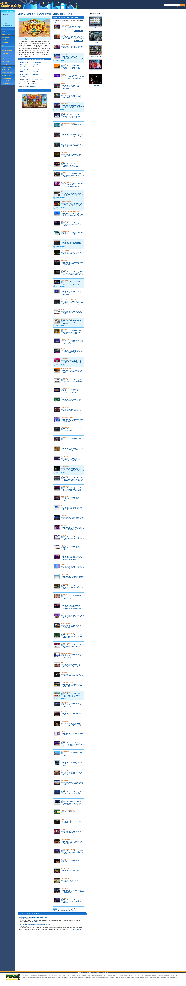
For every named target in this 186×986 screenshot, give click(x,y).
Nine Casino (65, 388)
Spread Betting (5, 61)
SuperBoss (64, 584)
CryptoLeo (64, 888)
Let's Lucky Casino (67, 417)
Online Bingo (5, 42)
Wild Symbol (24, 69)
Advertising (88, 972)
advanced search (180, 6)
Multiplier (36, 67)
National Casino (66, 133)
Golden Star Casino (67, 682)
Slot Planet (64, 457)
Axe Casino (64, 604)
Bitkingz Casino (66, 202)
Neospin (63, 172)
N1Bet (63, 162)
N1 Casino (64, 260)
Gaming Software (6, 78)
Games (3, 45)
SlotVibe (63, 830)
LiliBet (63, 800)
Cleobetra (64, 594)
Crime (26, 79)
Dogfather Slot (95, 71)
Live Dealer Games (6, 34)
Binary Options (5, 64)
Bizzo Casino (65, 408)
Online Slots (5, 31)
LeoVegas (64, 64)
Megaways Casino (66, 319)
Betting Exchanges (6, 58)
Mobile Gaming (24, 74)
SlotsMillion (64, 780)
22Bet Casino (65, 231)
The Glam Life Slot (95, 56)
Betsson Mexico (66, 368)
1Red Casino (65, 221)
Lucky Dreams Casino (68, 123)
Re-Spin (35, 71)
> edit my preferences (7, 25)
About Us (80, 972)
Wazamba (64, 329)
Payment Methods (6, 75)
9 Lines (22, 76)
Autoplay (35, 64)
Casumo (63, 74)
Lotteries (4, 48)
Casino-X (64, 378)
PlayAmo (64, 152)
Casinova (64, 673)
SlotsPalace (64, 359)
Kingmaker (64, 555)
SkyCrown (64, 516)
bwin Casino (65, 427)
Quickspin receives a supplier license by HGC (33, 917)
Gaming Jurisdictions (7, 83)
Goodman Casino (66, 653)
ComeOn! (64, 94)
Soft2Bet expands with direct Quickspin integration (34, 925)
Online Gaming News (7, 72)
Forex (3, 56)
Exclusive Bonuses (6, 67)
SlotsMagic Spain (66, 869)
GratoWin (64, 859)
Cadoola (63, 565)
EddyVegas (64, 722)
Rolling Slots (65, 339)
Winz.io (63, 113)
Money (37, 79)
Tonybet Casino (66, 182)
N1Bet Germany (66, 820)
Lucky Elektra (65, 839)
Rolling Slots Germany (68, 849)
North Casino (65, 761)
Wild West (32, 79)
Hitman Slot (95, 85)
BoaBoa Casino (66, 692)
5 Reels (35, 74)
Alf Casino (64, 535)
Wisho (63, 731)
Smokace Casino (66, 771)
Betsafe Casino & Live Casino (70, 300)
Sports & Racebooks (7, 50)
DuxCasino (64, 496)
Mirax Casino (65, 280)
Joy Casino (64, 476)
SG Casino (64, 663)
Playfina (63, 349)
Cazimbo (64, 506)
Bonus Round (24, 62)
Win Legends (65, 879)
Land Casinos (104, 972)
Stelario (63, 741)
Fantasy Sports (5, 53)
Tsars (63, 309)
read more (35, 921)
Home (3, 28)
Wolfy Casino (65, 574)
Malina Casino (65, 486)
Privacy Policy (108, 983)
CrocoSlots (64, 290)
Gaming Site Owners (7, 80)
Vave (62, 143)
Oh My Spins (65, 751)
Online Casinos (5, 37)
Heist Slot (95, 42)
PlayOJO (64, 54)
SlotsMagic (64, 447)
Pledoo (63, 545)
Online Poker (5, 39)
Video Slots (23, 67)
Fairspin (63, 270)
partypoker (64, 35)
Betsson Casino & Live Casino (70, 211)
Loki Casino (64, 702)
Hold (21, 71)
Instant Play (23, 64)
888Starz (64, 192)
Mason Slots (65, 398)
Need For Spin (65, 623)
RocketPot (64, 437)
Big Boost (64, 525)
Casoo (63, 790)
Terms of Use (101, 983)
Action (41, 79)
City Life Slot (95, 28)
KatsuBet (64, 241)
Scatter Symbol (37, 69)
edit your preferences (59, 22)
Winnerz (63, 614)
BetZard (63, 898)
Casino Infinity (65, 643)
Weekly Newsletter (6, 69)
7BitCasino (64, 103)
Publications (96, 972)
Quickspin (33, 84)
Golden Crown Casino (67, 633)
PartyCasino (65, 25)
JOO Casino (64, 84)
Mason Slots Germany (68, 810)
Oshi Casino (65, 466)
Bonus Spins (37, 62)
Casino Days (65, 45)
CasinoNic (64, 712)
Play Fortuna (65, 251)
